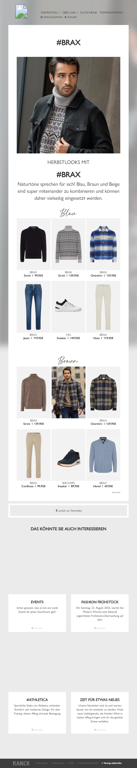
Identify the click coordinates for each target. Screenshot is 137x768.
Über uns (69, 12)
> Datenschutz (57, 762)
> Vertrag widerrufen (112, 763)
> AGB (70, 762)
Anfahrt (72, 17)
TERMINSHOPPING (111, 12)
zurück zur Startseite (69, 510)
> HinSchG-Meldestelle (88, 762)
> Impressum (41, 762)
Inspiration (49, 12)
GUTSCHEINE (88, 12)
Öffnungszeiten (53, 17)
